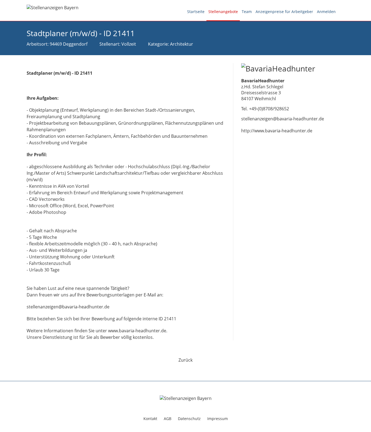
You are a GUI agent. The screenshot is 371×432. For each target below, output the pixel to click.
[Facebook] (341, 12)
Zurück (185, 360)
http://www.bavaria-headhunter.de (276, 131)
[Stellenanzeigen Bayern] (52, 7)
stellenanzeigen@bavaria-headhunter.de (282, 119)
